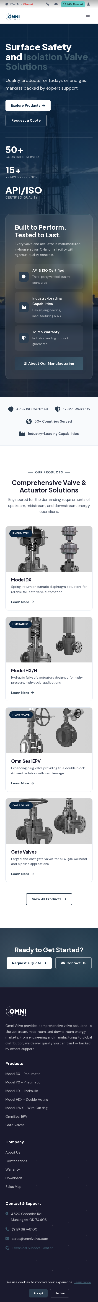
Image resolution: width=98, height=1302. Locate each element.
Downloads (14, 1178)
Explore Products (25, 105)
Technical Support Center (32, 1248)
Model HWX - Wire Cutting (26, 1108)
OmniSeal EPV (16, 1116)
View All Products (47, 899)
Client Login (89, 4)
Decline (59, 1293)
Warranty (12, 1169)
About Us (12, 1152)
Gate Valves (15, 1125)
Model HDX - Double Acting (26, 1099)
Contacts (56, 4)
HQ (48, 4)
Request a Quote (26, 120)
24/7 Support (75, 3)
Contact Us (76, 963)
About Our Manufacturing (51, 363)
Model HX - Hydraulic (21, 1091)
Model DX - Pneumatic (23, 1074)
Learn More (20, 602)
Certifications (16, 1161)
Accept (38, 1293)
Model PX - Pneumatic (23, 1082)
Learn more (82, 1282)
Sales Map (13, 1186)
